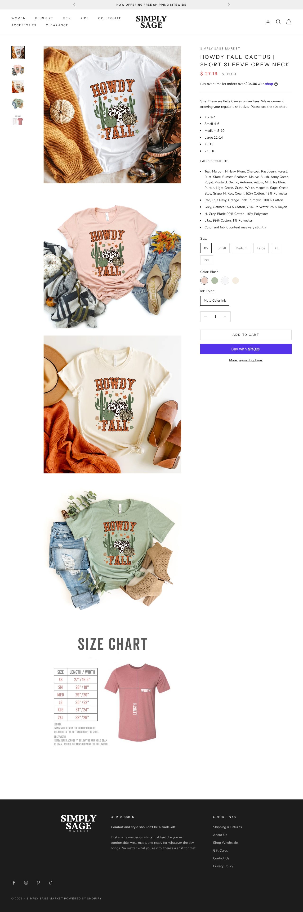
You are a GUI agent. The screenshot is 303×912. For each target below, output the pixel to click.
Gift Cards (220, 850)
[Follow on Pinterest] (38, 882)
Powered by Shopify (83, 898)
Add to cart (245, 335)
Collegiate (109, 18)
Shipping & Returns (227, 827)
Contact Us (221, 858)
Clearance (57, 25)
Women (18, 18)
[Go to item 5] (18, 120)
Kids (84, 18)
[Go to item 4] (18, 103)
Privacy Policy (223, 866)
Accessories (23, 25)
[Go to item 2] (18, 69)
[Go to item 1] (18, 52)
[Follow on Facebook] (13, 882)
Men (67, 18)
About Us (220, 835)
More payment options (246, 360)
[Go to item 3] (18, 86)
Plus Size (44, 18)
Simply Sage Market (220, 48)
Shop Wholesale (225, 842)
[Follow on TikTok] (50, 882)
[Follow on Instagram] (26, 882)
